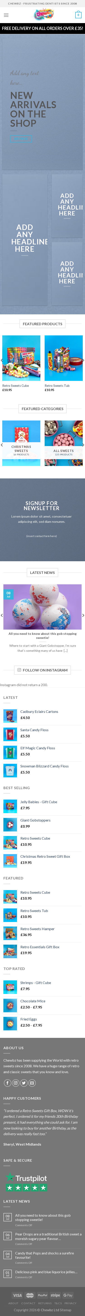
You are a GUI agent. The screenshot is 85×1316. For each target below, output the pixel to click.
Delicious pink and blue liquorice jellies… (46, 1272)
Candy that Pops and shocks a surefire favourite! (44, 1255)
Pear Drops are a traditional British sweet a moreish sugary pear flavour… (48, 1236)
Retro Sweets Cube (15, 385)
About (13, 1303)
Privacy (71, 1303)
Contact (28, 1303)
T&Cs (58, 1303)
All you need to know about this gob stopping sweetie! (43, 1217)
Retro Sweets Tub (57, 385)
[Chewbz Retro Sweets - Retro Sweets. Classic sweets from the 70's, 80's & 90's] (42, 15)
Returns (44, 1303)
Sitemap (65, 1310)
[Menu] (6, 15)
